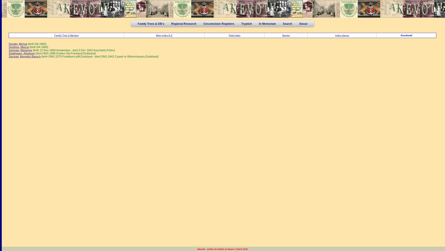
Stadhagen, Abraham (22, 53)
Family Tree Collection (66, 35)
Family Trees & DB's (151, 23)
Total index (234, 35)
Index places (342, 35)
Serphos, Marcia (19, 47)
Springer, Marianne (20, 50)
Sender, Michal (18, 44)
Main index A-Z (164, 35)
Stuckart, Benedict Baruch (25, 56)
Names (286, 35)
